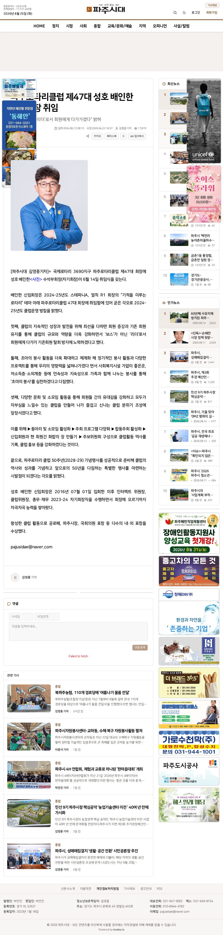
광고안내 (146, 888)
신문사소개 (68, 888)
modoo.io (118, 929)
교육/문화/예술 (120, 26)
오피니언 (160, 26)
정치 (55, 26)
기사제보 (212, 5)
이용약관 (85, 888)
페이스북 (111, 136)
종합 (97, 26)
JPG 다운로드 (76, 159)
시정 (69, 26)
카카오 (97, 136)
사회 (83, 26)
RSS (159, 888)
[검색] (175, 13)
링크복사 (139, 136)
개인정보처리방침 (107, 889)
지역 (142, 26)
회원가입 (211, 12)
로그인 (196, 12)
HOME (39, 26)
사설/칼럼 (181, 26)
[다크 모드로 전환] (184, 12)
